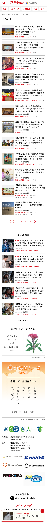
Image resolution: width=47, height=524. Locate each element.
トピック (28, 36)
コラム (34, 282)
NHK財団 (26, 9)
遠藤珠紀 (25, 280)
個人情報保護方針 (24, 510)
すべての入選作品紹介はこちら (33, 419)
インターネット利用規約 (10, 510)
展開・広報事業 (20, 36)
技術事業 (18, 132)
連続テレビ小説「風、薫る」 (24, 250)
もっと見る (22, 320)
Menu (43, 1)
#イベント (35, 36)
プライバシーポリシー (37, 510)
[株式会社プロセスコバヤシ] (13, 480)
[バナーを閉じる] (42, 511)
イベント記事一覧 (22, 15)
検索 (3, 1)
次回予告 (36, 250)
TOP (3, 15)
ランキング (14, 9)
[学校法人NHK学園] (34, 458)
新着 (5, 9)
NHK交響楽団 (19, 116)
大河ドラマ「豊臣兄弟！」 (23, 282)
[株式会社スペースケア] (13, 467)
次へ (35, 221)
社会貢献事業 (19, 195)
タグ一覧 (10, 15)
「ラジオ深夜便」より (37, 358)
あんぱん (28, 100)
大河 (35, 9)
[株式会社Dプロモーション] (34, 467)
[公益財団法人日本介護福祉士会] (13, 458)
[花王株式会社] (34, 480)
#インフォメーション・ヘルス (24, 197)
